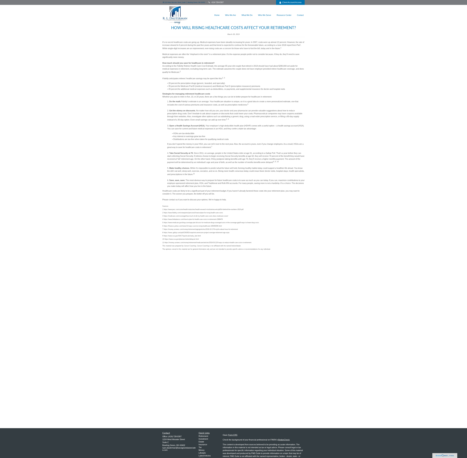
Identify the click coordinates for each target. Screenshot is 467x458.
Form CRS (232, 435)
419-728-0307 (217, 2)
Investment (203, 439)
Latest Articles (205, 456)
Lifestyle (202, 453)
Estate (201, 442)
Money (201, 450)
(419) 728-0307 (175, 436)
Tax (200, 447)
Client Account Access (291, 2)
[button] (216, 15)
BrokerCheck (284, 440)
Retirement (203, 436)
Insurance (203, 445)
